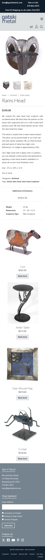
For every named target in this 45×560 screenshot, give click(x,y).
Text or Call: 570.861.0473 (33, 4)
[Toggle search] (41, 26)
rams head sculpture (30, 181)
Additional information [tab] (22, 191)
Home (4, 95)
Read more (22, 276)
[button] (39, 36)
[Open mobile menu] (41, 19)
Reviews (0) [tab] (22, 198)
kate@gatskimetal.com (11, 488)
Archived (13, 95)
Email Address (7, 502)
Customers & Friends (12, 513)
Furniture (14, 554)
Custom (32, 554)
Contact (40, 557)
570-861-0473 (8, 485)
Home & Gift (23, 554)
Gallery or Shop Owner (13, 516)
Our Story (40, 554)
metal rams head (14, 181)
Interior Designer (11, 519)
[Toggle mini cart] (31, 26)
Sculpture (5, 554)
